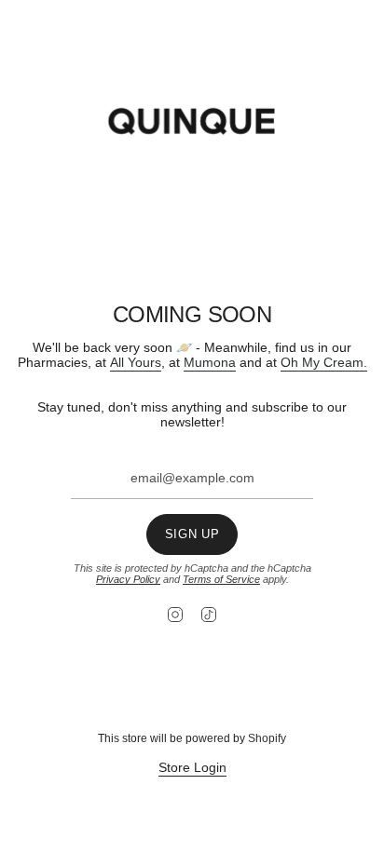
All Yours (135, 362)
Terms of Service (221, 579)
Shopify (267, 738)
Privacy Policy (128, 579)
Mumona (210, 362)
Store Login (192, 767)
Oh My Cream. (324, 362)
